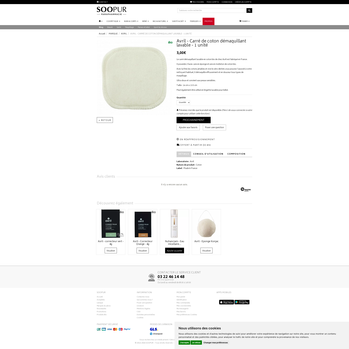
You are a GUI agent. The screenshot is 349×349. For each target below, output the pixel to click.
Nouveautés (101, 309)
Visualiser (110, 251)
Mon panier (181, 297)
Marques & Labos (104, 306)
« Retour (105, 120)
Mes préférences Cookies (187, 315)
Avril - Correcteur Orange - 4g (143, 243)
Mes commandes (183, 303)
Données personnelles (146, 315)
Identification (182, 300)
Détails (184, 154)
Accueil (102, 34)
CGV (139, 312)
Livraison (140, 306)
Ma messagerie (182, 309)
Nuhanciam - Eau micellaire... (174, 243)
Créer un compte (243, 2)
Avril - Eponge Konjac (206, 242)
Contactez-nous (143, 297)
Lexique (100, 303)
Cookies (140, 318)
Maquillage (129, 27)
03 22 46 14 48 (171, 277)
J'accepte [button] (184, 342)
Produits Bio (102, 315)
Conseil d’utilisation (208, 154)
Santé (119, 27)
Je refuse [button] (196, 342)
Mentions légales (143, 309)
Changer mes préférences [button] (216, 342)
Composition (236, 154)
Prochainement (193, 120)
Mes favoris (181, 312)
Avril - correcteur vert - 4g (111, 243)
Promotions (101, 312)
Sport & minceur (160, 27)
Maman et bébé (144, 27)
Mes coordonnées (184, 306)
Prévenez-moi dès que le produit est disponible (199, 110)
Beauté (110, 27)
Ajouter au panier (174, 251)
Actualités (101, 300)
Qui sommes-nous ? (145, 300)
